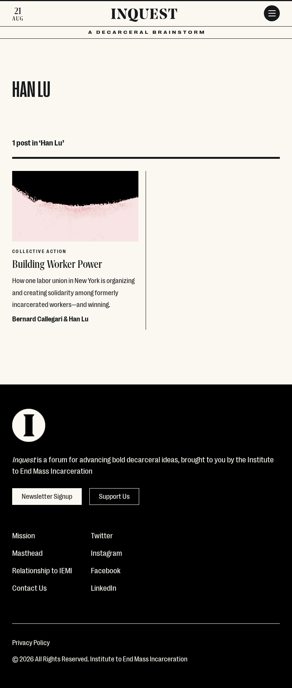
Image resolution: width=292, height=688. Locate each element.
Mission (23, 534)
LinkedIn (103, 587)
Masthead (27, 552)
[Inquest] (144, 16)
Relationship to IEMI (42, 569)
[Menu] (272, 13)
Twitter (102, 534)
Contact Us (29, 587)
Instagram (106, 552)
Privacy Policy (31, 642)
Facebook (106, 569)
